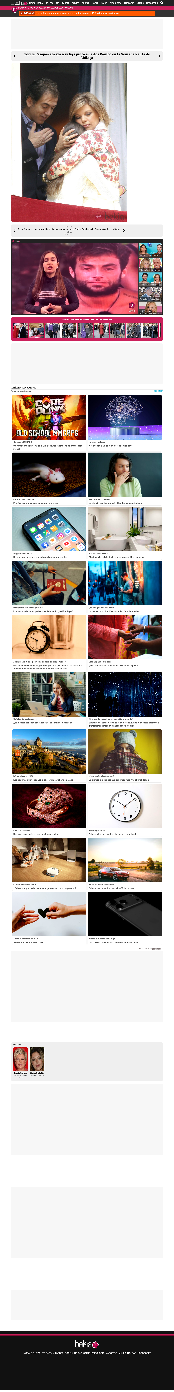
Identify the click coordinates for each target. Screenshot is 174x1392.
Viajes (122, 1353)
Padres (59, 1353)
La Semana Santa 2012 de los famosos (54, 7)
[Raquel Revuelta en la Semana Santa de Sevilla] (101, 331)
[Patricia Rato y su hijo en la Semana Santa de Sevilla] (85, 331)
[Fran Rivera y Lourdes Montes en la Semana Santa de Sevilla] (53, 331)
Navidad (131, 1353)
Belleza (35, 1353)
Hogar (78, 1353)
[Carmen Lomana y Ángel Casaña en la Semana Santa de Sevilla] (69, 331)
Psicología (97, 1353)
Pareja (50, 1353)
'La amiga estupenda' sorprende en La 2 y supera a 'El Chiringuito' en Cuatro (70, 13)
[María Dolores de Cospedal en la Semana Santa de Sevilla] (117, 331)
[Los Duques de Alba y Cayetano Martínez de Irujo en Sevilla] (150, 331)
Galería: (87, 319)
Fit (43, 1353)
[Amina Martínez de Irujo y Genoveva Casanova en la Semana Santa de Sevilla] (134, 331)
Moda (26, 1353)
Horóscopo (144, 1353)
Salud (86, 1353)
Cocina (69, 1353)
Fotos (30, 7)
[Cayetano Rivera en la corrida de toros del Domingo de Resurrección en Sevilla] (20, 331)
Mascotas (111, 1353)
